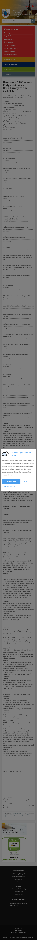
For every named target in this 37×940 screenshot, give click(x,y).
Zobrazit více (27, 481)
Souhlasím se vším (11, 481)
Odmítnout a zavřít (9, 486)
